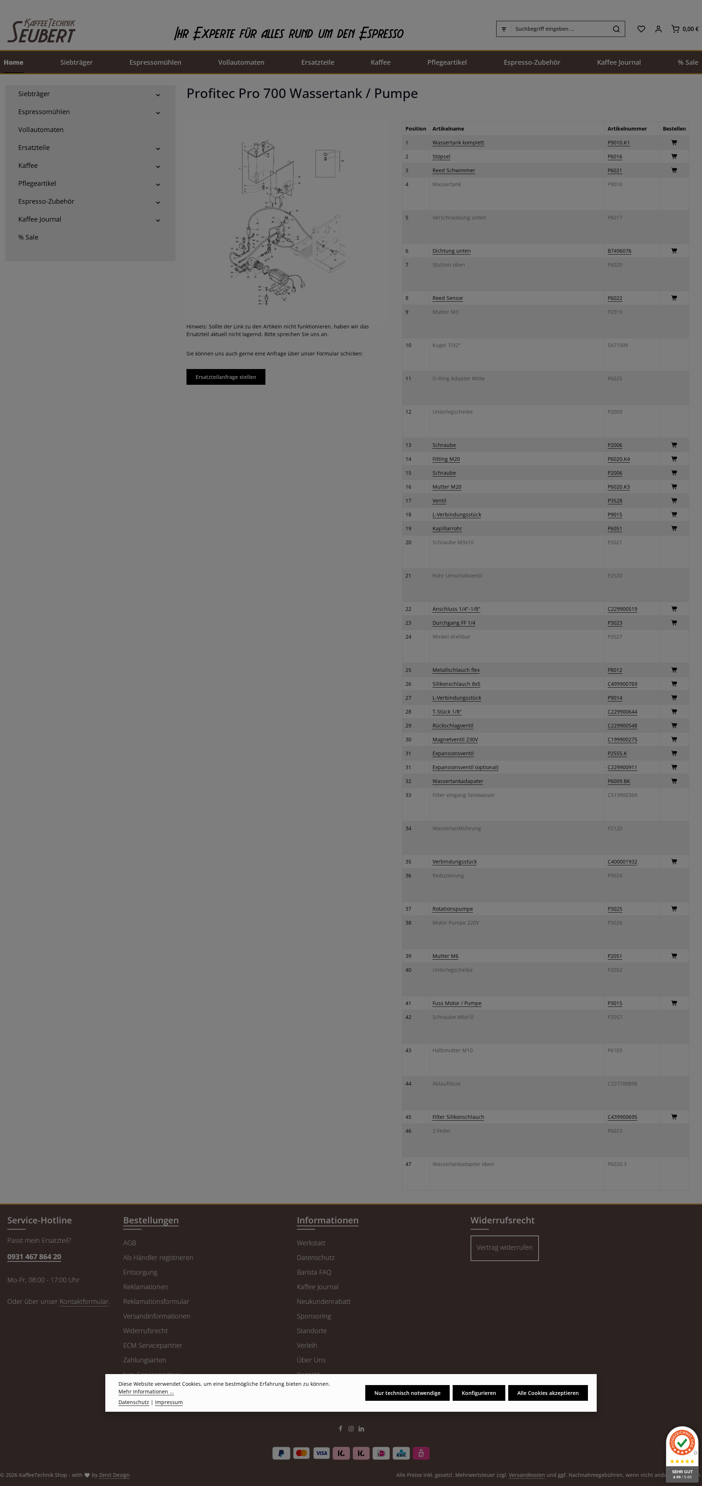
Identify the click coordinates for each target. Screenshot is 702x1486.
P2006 (615, 444)
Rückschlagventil (453, 725)
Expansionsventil (453, 753)
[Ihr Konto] (658, 29)
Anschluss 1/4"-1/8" (456, 608)
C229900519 (622, 608)
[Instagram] (352, 1429)
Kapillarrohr (447, 528)
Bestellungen (151, 1220)
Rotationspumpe (453, 908)
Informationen (328, 1220)
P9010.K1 (619, 142)
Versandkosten (527, 1474)
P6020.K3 (619, 486)
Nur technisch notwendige (407, 1392)
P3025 (615, 908)
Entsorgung (140, 1272)
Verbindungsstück (455, 861)
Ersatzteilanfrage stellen (226, 376)
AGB (129, 1242)
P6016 (615, 156)
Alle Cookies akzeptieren (548, 1392)
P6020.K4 (619, 458)
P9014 (615, 697)
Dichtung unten (452, 250)
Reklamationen (145, 1286)
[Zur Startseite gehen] (38, 29)
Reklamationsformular (156, 1301)
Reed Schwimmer (454, 170)
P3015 (615, 1003)
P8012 (615, 669)
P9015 (615, 514)
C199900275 (622, 739)
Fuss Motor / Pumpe (457, 1003)
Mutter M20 (447, 486)
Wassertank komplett (458, 142)
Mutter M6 (445, 955)
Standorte (312, 1330)
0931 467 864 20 (34, 1256)
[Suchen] (616, 29)
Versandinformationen (156, 1316)
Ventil (439, 500)
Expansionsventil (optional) (465, 767)
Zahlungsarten (144, 1359)
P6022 (615, 297)
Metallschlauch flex (456, 669)
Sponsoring (314, 1316)
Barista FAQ (314, 1272)
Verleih (307, 1345)
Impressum (169, 1402)
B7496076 (619, 250)
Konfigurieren (479, 1392)
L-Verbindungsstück (457, 514)
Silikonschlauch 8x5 (456, 683)
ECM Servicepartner (152, 1345)
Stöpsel (441, 156)
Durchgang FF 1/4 (454, 622)
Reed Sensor (448, 297)
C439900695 (622, 1116)
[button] (158, 93)
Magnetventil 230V (455, 739)
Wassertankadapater (458, 781)
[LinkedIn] (361, 1429)
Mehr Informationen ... (146, 1391)
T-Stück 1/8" (447, 711)
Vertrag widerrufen (505, 1247)
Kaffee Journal (318, 1286)
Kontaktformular (84, 1301)
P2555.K (617, 753)
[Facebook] (341, 1429)
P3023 (615, 622)
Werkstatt (311, 1242)
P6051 (615, 528)
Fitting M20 (446, 458)
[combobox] (559, 29)
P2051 (615, 955)
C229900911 (622, 767)
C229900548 (622, 725)
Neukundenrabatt (324, 1301)
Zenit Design (114, 1474)
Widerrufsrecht (145, 1330)
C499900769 (622, 683)
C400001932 (622, 861)
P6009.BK (619, 781)
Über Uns (311, 1359)
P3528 (615, 500)
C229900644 (622, 711)
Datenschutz (316, 1257)
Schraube (444, 444)
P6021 (615, 170)
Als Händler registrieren (158, 1257)
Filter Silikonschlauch (458, 1116)
